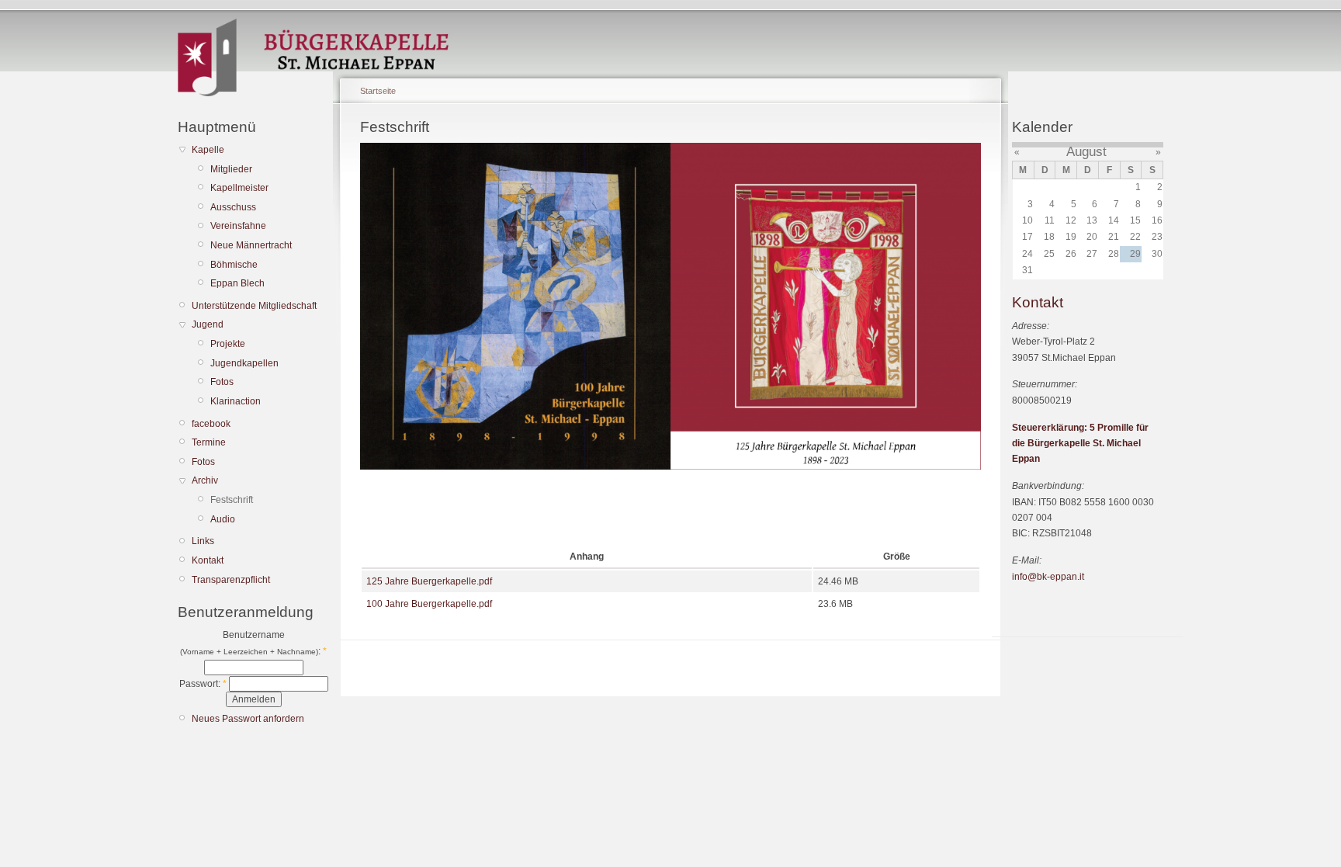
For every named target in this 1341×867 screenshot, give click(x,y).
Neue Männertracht (251, 245)
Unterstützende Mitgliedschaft (254, 305)
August (1086, 151)
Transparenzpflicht (231, 579)
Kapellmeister (239, 187)
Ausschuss (233, 207)
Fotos (222, 381)
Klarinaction (235, 401)
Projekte (227, 343)
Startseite (378, 90)
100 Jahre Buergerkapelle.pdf (429, 603)
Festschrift (231, 499)
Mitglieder (231, 169)
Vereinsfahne (238, 225)
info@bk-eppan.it (1048, 576)
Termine (209, 442)
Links (203, 541)
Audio (222, 519)
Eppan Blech (237, 283)
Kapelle (208, 149)
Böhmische (234, 264)
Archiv (205, 480)
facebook (211, 423)
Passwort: (203, 683)
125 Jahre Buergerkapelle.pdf (429, 581)
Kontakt (208, 560)
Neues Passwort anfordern (248, 718)
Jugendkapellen (244, 363)
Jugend (208, 324)
